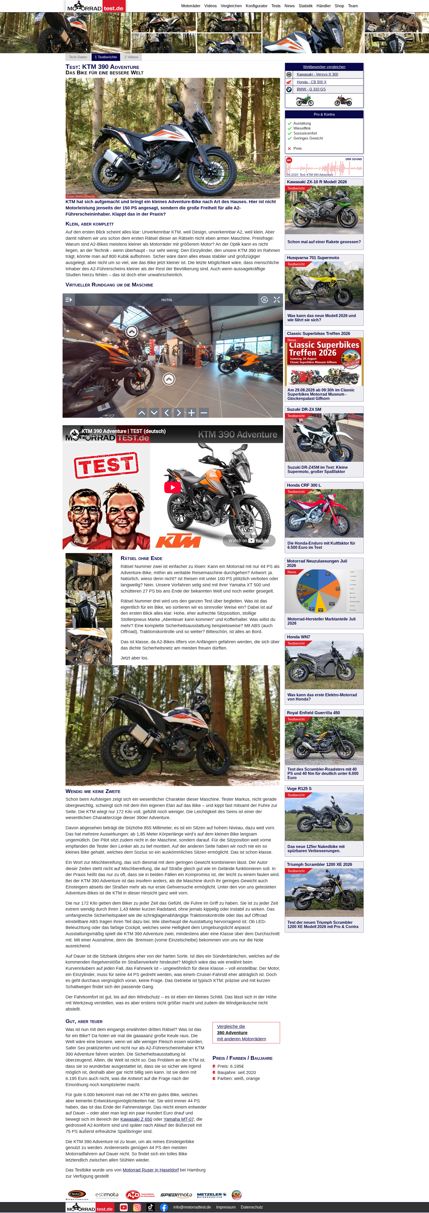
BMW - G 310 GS (311, 89)
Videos (210, 6)
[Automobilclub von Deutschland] (140, 1195)
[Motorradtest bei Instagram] (137, 1207)
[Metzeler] (212, 1195)
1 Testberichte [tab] (106, 57)
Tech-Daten (78, 57)
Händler (324, 6)
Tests (276, 6)
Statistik (306, 6)
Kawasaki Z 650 (136, 1119)
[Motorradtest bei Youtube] (124, 1207)
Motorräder (190, 6)
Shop (339, 6)
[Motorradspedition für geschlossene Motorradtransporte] (176, 1195)
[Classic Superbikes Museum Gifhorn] (237, 1195)
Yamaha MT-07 (179, 1119)
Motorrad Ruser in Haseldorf (151, 1169)
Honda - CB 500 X (311, 82)
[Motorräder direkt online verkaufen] (107, 1195)
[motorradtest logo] (90, 1207)
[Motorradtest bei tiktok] (150, 1207)
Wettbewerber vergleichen (324, 67)
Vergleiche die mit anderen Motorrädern (241, 1032)
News (290, 6)
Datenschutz (252, 1207)
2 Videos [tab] (131, 57)
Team (353, 6)
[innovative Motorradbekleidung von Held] (77, 1195)
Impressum (226, 1207)
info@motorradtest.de (192, 1207)
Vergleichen (231, 6)
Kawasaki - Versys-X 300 (317, 74)
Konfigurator (256, 6)
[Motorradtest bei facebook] (164, 1207)
